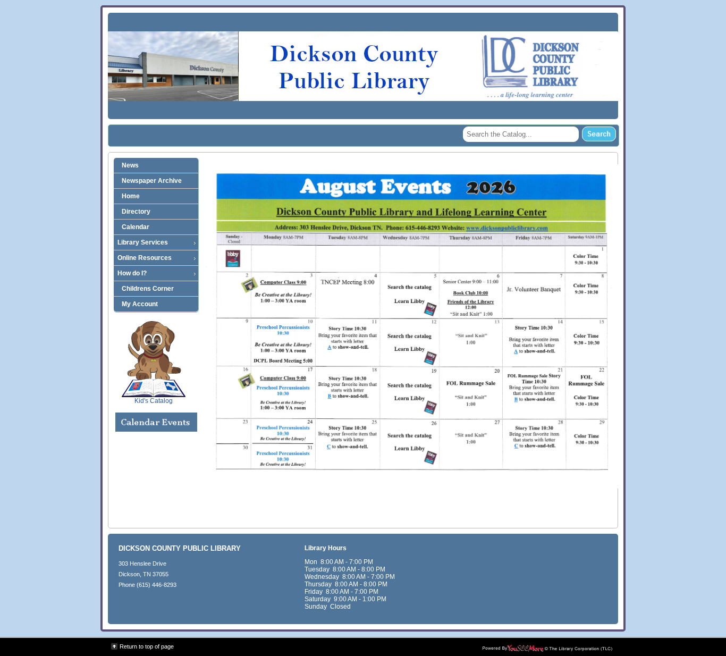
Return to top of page (147, 646)
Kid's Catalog (153, 382)
